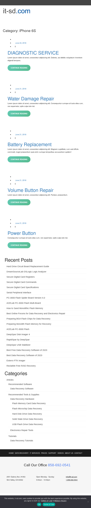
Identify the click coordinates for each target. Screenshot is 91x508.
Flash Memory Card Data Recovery (29, 403)
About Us (69, 453)
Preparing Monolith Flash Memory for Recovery (29, 324)
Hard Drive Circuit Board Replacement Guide (28, 266)
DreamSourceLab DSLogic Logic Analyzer (26, 271)
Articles (10, 380)
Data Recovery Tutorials (21, 440)
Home (11, 453)
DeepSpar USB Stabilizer (18, 345)
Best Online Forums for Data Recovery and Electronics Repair (36, 313)
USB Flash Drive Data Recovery (27, 424)
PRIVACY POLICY (60, 501)
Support (52, 453)
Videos (60, 453)
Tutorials (12, 436)
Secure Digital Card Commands (21, 282)
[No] (88, 502)
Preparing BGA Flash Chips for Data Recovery (28, 319)
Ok (39, 504)
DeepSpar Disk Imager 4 (18, 334)
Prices (44, 453)
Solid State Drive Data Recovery (27, 419)
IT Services (35, 453)
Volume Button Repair (30, 189)
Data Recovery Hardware (22, 399)
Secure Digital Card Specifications (23, 287)
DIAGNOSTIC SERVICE (33, 52)
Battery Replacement (30, 144)
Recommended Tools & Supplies (23, 394)
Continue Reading (19, 68)
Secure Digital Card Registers (21, 277)
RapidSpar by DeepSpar (18, 339)
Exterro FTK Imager (16, 360)
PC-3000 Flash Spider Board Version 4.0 (26, 298)
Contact (78, 453)
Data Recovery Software (21, 388)
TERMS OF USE (46, 501)
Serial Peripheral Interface (19, 292)
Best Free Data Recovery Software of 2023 (27, 350)
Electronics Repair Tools (21, 430)
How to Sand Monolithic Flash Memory (25, 308)
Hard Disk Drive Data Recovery (27, 414)
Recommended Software (20, 384)
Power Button (22, 232)
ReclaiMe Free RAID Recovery (21, 366)
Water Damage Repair (31, 98)
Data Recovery (22, 453)
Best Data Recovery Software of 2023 (24, 355)
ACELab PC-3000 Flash (18, 329)
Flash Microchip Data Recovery (27, 408)
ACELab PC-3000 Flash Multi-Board (24, 303)
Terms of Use (49, 504)
